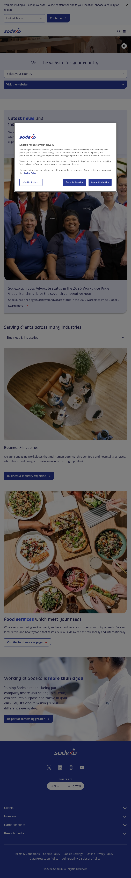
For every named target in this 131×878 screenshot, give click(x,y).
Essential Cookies (74, 182)
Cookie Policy (30, 173)
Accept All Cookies (100, 182)
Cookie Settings (31, 182)
